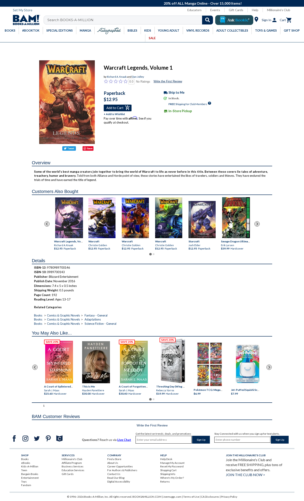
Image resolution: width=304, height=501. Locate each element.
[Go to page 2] (153, 254)
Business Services (72, 466)
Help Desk (166, 459)
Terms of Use (191, 496)
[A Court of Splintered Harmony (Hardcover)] (59, 362)
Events (215, 10)
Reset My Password (172, 466)
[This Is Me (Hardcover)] (96, 362)
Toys (24, 481)
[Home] (25, 20)
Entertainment (30, 477)
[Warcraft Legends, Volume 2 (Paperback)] (69, 217)
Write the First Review (168, 81)
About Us (112, 462)
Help (255, 10)
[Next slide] (257, 224)
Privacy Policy (229, 496)
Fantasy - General (96, 315)
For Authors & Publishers (122, 470)
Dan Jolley (138, 76)
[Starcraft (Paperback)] (202, 219)
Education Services (73, 470)
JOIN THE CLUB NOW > (245, 475)
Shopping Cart (168, 470)
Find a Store (114, 459)
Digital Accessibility (118, 481)
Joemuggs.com (172, 496)
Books (38, 315)
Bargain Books (29, 474)
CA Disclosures (210, 496)
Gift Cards (236, 10)
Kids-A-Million (29, 466)
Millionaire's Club (278, 10)
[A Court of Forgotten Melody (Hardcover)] (134, 362)
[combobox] (131, 20)
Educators (194, 10)
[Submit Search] (207, 20)
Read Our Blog (115, 477)
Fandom (26, 485)
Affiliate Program (72, 462)
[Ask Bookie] (234, 20)
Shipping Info (167, 474)
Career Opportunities (120, 466)
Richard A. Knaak (117, 76)
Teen (24, 470)
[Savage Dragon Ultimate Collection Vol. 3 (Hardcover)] (236, 217)
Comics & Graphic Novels (63, 315)
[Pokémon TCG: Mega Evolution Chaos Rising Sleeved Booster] (209, 364)
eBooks (25, 462)
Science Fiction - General (100, 323)
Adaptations (93, 319)
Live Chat (124, 440)
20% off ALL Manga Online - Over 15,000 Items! (154, 3)
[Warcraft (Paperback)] (102, 217)
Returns (165, 481)
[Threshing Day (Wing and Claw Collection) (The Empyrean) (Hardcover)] (173, 361)
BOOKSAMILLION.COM (146, 496)
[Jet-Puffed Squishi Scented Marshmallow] (247, 364)
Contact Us (113, 474)
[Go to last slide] (47, 224)
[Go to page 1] (150, 254)
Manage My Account (172, 462)
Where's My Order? (172, 477)
